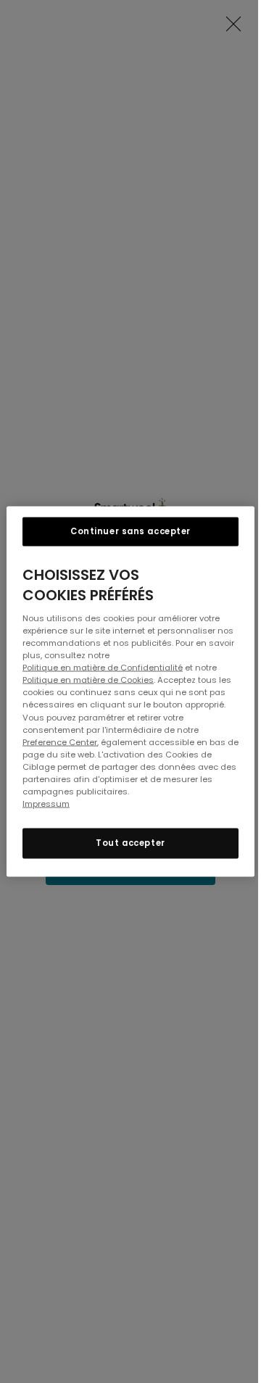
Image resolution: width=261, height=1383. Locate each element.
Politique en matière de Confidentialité (102, 667)
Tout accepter (130, 843)
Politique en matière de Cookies (88, 680)
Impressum (46, 803)
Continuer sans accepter (130, 531)
